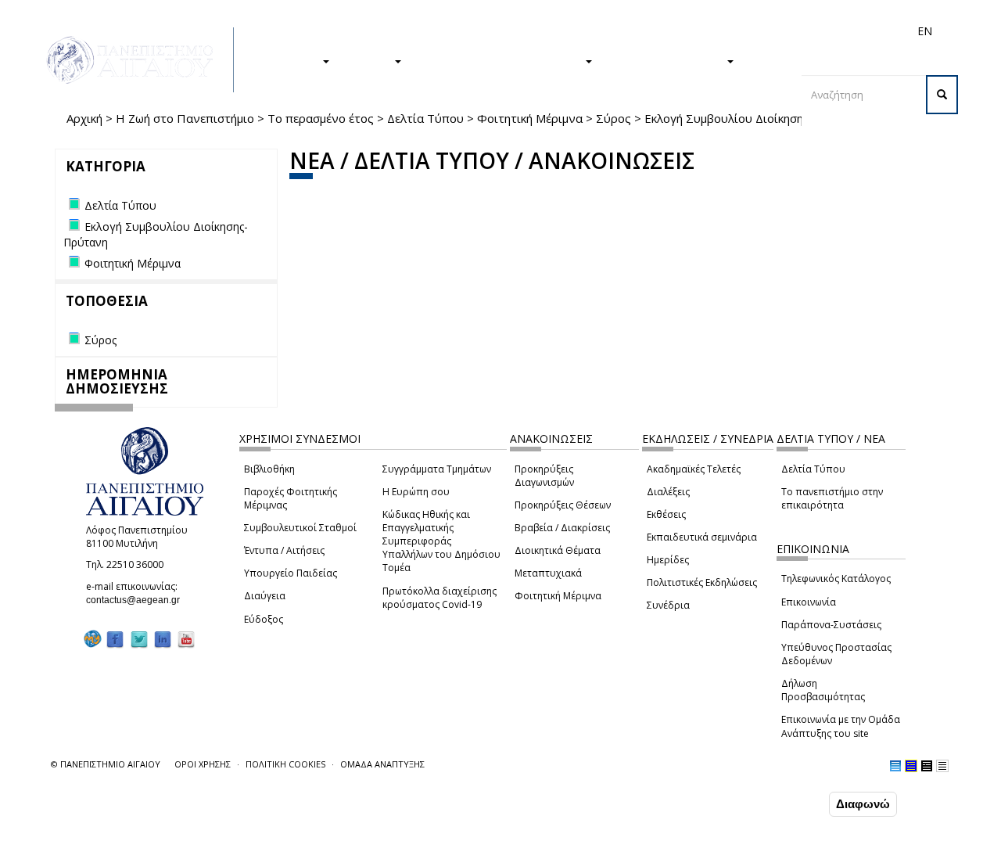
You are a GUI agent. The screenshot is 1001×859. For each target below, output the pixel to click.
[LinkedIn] (162, 639)
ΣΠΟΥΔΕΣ (291, 60)
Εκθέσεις (666, 514)
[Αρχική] (138, 59)
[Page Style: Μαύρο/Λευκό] (942, 766)
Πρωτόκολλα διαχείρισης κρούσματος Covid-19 (439, 597)
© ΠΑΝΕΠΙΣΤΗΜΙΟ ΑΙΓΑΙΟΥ (105, 764)
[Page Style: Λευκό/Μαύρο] (926, 766)
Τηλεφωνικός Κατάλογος (836, 578)
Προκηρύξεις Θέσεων (563, 505)
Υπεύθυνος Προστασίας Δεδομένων (836, 654)
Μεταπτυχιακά (548, 573)
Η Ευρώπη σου (416, 491)
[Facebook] (115, 639)
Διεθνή (704, 31)
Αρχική (84, 118)
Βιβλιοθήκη (269, 469)
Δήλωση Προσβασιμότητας (823, 690)
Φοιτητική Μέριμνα (530, 118)
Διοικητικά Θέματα (558, 550)
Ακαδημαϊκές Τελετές (694, 469)
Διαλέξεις (668, 491)
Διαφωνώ (863, 803)
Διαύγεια (264, 595)
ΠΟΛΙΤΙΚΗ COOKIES (285, 764)
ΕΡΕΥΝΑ (369, 60)
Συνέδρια (668, 605)
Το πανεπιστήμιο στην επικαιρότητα (832, 498)
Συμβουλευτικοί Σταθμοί (300, 527)
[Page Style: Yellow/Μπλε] (911, 766)
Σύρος (613, 118)
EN (924, 30)
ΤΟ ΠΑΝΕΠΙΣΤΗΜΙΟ (667, 60)
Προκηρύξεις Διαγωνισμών (544, 475)
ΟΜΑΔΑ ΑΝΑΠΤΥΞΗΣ (382, 764)
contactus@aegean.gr (137, 600)
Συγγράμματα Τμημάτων (436, 469)
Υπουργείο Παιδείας (290, 573)
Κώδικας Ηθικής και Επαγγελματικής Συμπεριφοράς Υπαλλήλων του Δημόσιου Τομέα (441, 541)
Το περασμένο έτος (320, 118)
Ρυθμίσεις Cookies (155, 846)
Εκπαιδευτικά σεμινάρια (702, 537)
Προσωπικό (757, 31)
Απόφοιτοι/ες (646, 31)
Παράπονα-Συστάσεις (831, 624)
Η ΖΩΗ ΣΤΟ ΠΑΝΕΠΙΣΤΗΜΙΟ (501, 60)
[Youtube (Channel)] (186, 639)
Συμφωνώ (793, 803)
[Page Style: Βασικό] (895, 766)
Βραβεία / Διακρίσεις (562, 527)
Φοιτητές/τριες (570, 31)
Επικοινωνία (808, 602)
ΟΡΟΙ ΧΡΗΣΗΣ (202, 764)
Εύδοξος (263, 619)
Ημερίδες (668, 559)
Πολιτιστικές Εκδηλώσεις (702, 582)
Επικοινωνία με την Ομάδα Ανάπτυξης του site (840, 726)
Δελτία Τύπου (425, 118)
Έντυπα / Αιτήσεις (284, 550)
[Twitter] (139, 639)
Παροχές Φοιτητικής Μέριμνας (290, 498)
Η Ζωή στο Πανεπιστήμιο (185, 118)
